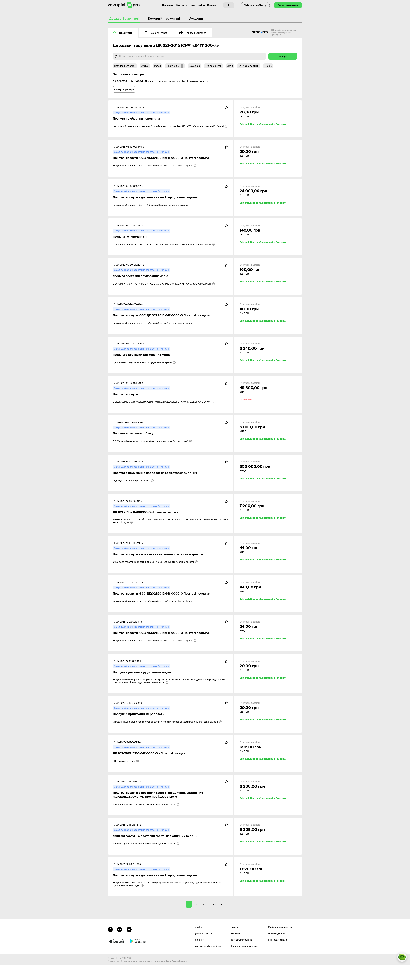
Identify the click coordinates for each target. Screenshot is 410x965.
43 (214, 904)
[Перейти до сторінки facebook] (110, 929)
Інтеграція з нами (277, 939)
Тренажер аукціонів (241, 939)
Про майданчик (276, 933)
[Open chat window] (402, 957)
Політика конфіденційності (207, 946)
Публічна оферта (202, 933)
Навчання (167, 5)
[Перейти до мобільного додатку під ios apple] (117, 941)
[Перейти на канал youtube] (119, 929)
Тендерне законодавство (244, 946)
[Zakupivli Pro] (124, 5)
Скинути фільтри (124, 89)
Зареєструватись (288, 5)
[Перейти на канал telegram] (129, 929)
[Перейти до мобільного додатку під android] (138, 941)
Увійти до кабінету (255, 5)
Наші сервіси (197, 5)
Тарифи (197, 927)
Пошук (283, 56)
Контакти (181, 5)
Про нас (211, 5)
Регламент (236, 933)
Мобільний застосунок (280, 927)
